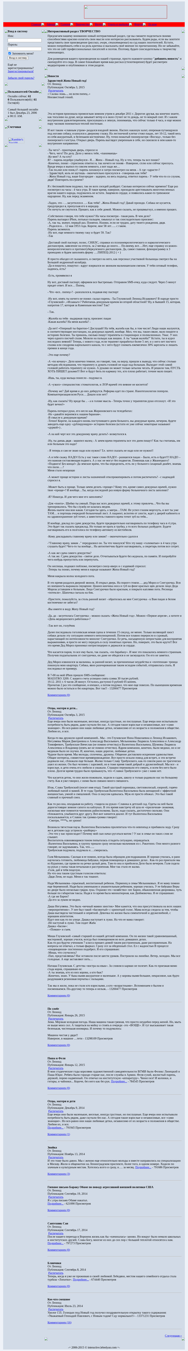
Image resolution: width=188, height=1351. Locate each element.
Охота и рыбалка (118, 24)
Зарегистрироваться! (21, 71)
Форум (138, 24)
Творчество (82, 24)
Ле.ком (152, 24)
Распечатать (55, 90)
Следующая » (173, 1335)
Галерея (65, 24)
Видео (99, 24)
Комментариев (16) (59, 1322)
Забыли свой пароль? (21, 77)
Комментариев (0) (59, 695)
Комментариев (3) (59, 1173)
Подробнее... (119, 1081)
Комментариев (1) (59, 1134)
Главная (36, 24)
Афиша (50, 24)
